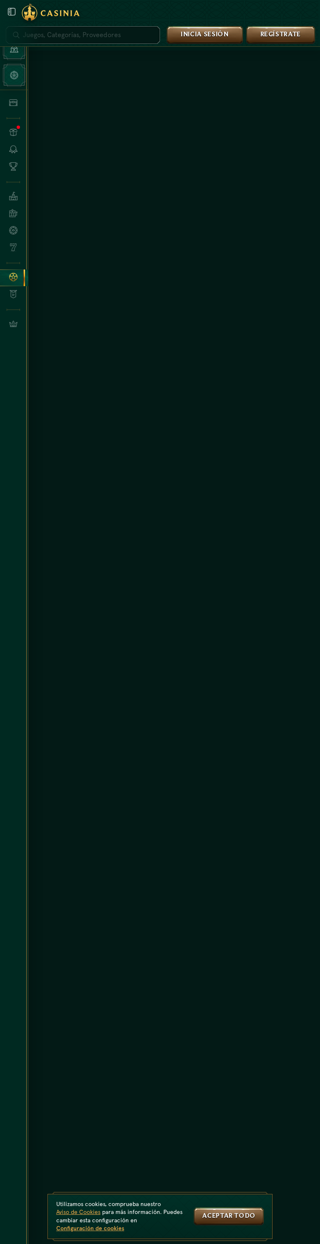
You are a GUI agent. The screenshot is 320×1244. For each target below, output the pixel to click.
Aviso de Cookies (78, 1212)
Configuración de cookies (90, 1228)
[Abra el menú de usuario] (11, 11)
